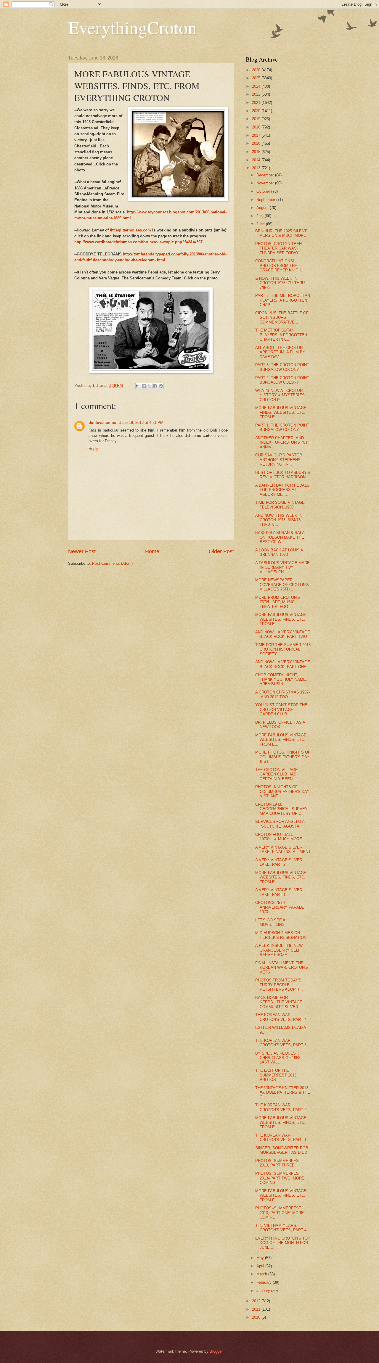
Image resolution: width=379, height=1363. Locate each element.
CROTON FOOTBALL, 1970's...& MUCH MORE (278, 836)
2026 (256, 70)
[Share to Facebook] (155, 386)
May (260, 1258)
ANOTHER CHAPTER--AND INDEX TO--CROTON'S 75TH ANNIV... (282, 442)
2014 (256, 160)
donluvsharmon (103, 422)
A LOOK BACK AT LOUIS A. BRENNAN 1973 (279, 552)
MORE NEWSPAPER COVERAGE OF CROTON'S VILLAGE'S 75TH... (282, 584)
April (260, 1266)
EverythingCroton (132, 27)
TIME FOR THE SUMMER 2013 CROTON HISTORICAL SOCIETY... (283, 649)
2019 (256, 119)
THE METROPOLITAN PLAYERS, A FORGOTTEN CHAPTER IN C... (281, 335)
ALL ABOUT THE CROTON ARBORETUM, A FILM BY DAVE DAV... (280, 352)
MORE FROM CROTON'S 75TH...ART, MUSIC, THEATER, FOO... (277, 602)
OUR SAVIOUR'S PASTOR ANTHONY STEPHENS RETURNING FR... (278, 459)
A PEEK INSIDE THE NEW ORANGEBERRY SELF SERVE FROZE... (279, 950)
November (265, 183)
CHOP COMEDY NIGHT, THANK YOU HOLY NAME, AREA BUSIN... (281, 679)
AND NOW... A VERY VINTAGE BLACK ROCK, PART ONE (282, 664)
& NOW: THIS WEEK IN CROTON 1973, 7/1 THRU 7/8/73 (280, 283)
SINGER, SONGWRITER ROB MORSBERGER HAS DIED (281, 1150)
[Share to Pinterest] (161, 386)
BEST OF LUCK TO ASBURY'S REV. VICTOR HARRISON (282, 474)
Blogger (216, 1351)
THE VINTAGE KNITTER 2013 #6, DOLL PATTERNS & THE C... (282, 1092)
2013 (256, 168)
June (261, 224)
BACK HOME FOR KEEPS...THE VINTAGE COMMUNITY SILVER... (278, 1002)
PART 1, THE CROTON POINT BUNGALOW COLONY (282, 427)
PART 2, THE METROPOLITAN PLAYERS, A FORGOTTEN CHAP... (282, 300)
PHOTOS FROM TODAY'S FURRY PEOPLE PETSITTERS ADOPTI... (279, 985)
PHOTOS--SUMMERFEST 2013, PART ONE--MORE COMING (279, 1212)
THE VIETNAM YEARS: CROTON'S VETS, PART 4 (280, 1227)
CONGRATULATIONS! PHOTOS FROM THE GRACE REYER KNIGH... (280, 265)
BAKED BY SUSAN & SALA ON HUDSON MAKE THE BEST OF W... (279, 537)
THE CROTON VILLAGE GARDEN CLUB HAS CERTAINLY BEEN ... (276, 774)
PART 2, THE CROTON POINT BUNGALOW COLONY (282, 380)
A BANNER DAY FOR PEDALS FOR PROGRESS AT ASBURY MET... (282, 490)
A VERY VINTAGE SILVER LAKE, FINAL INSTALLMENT (283, 849)
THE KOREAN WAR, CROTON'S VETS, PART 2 (280, 1107)
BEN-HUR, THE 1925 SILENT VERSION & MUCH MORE (281, 233)
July (260, 216)
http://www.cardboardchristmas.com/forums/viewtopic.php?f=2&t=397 (138, 242)
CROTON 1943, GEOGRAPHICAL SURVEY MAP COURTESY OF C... (281, 809)
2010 (256, 1317)
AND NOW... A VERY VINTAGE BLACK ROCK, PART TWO (282, 634)
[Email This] (138, 386)
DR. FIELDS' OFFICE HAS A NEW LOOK (280, 724)
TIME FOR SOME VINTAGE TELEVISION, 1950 (280, 504)
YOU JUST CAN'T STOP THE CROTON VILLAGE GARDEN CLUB (281, 709)
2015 (256, 151)
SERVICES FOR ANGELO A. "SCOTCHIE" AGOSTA (280, 823)
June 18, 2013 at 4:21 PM (141, 422)
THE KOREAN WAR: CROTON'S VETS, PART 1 (280, 1137)
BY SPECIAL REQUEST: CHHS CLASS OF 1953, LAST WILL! (278, 1058)
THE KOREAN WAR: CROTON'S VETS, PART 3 (280, 1042)
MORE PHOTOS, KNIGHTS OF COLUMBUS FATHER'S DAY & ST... (282, 757)
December (265, 175)
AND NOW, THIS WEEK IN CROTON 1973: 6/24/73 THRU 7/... (278, 520)
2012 (256, 1301)
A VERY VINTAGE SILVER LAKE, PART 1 (278, 892)
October (263, 191)
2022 (256, 94)
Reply (93, 448)
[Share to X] (149, 386)
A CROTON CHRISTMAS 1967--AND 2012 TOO (282, 694)
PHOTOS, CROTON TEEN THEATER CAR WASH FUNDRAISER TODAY (278, 248)
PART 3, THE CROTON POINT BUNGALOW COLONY (282, 367)
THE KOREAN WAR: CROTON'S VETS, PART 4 (280, 1017)
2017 (256, 135)
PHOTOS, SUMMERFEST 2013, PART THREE (278, 1162)
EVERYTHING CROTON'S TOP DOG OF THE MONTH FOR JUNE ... (282, 1243)
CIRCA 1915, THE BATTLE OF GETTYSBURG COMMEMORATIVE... (282, 317)
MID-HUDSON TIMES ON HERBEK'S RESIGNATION (280, 935)
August (263, 207)
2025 (256, 78)
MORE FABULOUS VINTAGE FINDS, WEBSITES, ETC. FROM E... (280, 412)
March (262, 1274)
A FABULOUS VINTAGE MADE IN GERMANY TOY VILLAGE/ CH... (282, 567)
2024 (256, 86)
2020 (256, 111)
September (266, 199)
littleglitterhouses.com (130, 230)
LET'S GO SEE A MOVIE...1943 (270, 922)
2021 (256, 102)
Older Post (221, 551)
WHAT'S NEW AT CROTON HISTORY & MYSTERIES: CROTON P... (280, 395)
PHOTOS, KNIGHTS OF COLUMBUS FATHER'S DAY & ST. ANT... (282, 791)
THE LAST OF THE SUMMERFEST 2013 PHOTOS (275, 1075)
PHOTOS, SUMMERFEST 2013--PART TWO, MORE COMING (279, 1178)
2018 (256, 127)
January (263, 1290)
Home (152, 551)
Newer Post (82, 551)
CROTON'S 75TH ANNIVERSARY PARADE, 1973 (280, 907)
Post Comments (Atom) (112, 563)
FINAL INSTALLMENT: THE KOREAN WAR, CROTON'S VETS (281, 967)
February (264, 1282)
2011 (256, 1309)
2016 (256, 143)
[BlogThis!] (144, 386)
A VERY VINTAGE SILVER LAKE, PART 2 (278, 862)
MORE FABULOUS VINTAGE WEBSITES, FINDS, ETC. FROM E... (280, 619)
